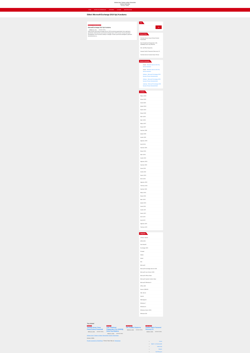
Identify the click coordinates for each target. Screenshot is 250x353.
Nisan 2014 (143, 151)
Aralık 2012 (143, 171)
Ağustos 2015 (143, 140)
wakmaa (145, 84)
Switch (142, 296)
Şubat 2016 (143, 133)
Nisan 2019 (143, 113)
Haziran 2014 (143, 147)
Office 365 (143, 286)
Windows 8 (143, 306)
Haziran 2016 (143, 130)
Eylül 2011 (142, 220)
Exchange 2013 (144, 248)
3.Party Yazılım (144, 237)
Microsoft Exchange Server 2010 (94, 25)
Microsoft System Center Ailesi (148, 279)
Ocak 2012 (143, 206)
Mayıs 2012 (143, 192)
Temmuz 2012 (143, 185)
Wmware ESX (143, 313)
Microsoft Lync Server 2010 (147, 272)
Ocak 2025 (143, 102)
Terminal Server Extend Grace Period (149, 54)
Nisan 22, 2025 (130, 329)
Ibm (141, 261)
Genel (141, 258)
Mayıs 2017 (143, 123)
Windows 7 (143, 303)
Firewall (142, 251)
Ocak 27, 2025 (150, 331)
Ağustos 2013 (143, 161)
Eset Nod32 (143, 244)
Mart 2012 (143, 199)
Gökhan (145, 74)
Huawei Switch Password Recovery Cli (150, 51)
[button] (162, 9)
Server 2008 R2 (144, 289)
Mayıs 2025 (143, 95)
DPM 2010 (143, 241)
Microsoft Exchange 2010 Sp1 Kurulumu (99, 27)
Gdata (141, 254)
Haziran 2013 (143, 165)
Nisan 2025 (143, 99)
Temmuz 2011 (143, 227)
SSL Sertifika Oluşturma (146, 47)
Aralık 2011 (143, 209)
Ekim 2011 (142, 216)
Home (89, 9)
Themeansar (117, 340)
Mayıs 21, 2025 (110, 333)
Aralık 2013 (143, 158)
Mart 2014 (143, 154)
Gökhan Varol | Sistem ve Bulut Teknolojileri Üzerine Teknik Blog (103, 335)
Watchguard (143, 299)
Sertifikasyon (128, 9)
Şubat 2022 (143, 106)
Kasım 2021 (143, 109)
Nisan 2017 (143, 127)
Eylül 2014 (143, 144)
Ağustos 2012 (143, 182)
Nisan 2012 (143, 196)
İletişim (119, 9)
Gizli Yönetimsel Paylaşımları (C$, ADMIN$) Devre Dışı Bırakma (114, 329)
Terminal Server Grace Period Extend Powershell (95, 328)
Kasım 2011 (143, 213)
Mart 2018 (143, 120)
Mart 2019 (143, 116)
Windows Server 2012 (145, 310)
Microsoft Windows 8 (145, 282)
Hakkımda (111, 9)
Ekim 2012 (143, 178)
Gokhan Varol (102, 29)
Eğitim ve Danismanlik (100, 9)
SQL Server (143, 292)
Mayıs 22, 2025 (91, 331)
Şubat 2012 (143, 203)
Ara (141, 22)
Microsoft (142, 265)
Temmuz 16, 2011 (93, 29)
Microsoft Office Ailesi (146, 275)
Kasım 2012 (143, 175)
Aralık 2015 (143, 137)
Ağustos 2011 (143, 223)
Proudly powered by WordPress (95, 340)
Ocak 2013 (143, 168)
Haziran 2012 (143, 189)
